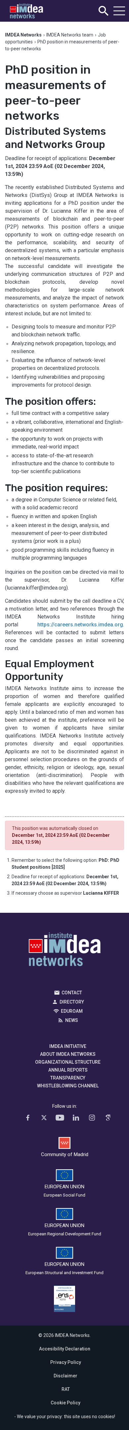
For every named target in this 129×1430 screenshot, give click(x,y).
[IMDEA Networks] (26, 11)
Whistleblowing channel (68, 1085)
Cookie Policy (65, 1402)
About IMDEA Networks (68, 1054)
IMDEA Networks (65, 951)
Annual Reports (68, 1070)
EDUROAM (72, 1011)
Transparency (67, 1077)
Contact (72, 992)
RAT (66, 1389)
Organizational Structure (68, 1062)
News (71, 1020)
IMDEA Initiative (67, 1046)
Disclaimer (65, 1375)
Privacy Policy (65, 1362)
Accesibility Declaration (64, 1348)
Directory (72, 1002)
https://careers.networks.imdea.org (80, 624)
